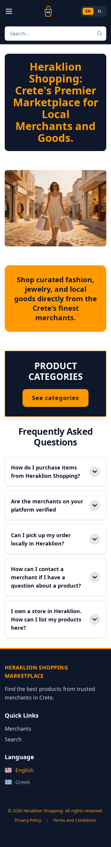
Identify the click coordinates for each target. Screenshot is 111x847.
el (100, 11)
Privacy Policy (28, 820)
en (88, 11)
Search (13, 739)
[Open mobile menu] (8, 11)
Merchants (18, 728)
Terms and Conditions (74, 820)
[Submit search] (100, 33)
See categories (55, 398)
